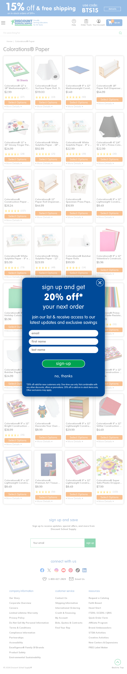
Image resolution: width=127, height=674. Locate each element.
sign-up (63, 363)
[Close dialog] (100, 282)
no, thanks (64, 376)
